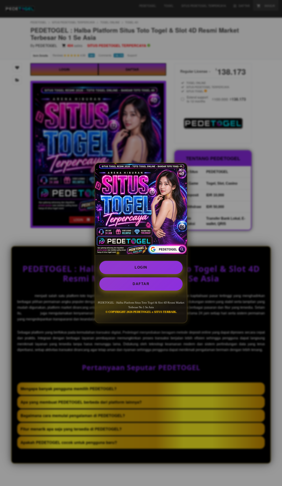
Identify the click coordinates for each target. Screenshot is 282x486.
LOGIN (141, 267)
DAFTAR (141, 284)
